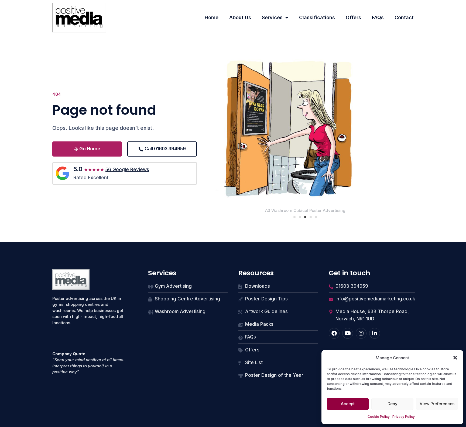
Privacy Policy (403, 417)
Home (211, 17)
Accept (348, 403)
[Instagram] (361, 333)
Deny (393, 403)
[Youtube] (347, 333)
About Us (240, 17)
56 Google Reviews (127, 169)
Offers (353, 17)
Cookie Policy (379, 417)
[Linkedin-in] (374, 333)
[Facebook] (334, 333)
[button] (455, 357)
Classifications (317, 17)
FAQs (378, 17)
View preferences (437, 403)
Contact (404, 17)
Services (272, 17)
